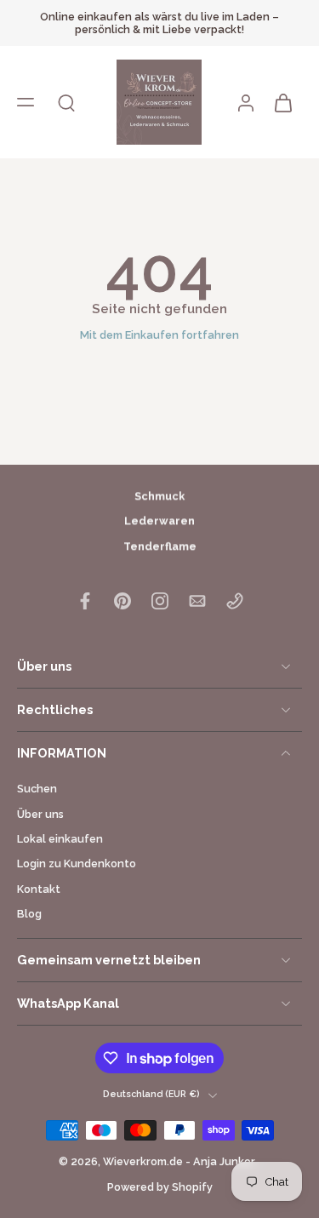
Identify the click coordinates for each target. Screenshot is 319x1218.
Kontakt (38, 889)
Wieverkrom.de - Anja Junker (180, 1161)
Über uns (40, 814)
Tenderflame (160, 546)
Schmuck (159, 495)
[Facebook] (85, 601)
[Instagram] (160, 601)
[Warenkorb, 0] (283, 102)
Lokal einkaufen (60, 838)
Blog (29, 913)
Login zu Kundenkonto (76, 863)
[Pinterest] (122, 601)
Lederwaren (159, 521)
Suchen (37, 788)
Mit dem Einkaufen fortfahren (159, 335)
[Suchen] (66, 102)
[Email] (197, 601)
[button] (25, 102)
